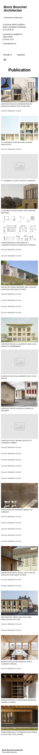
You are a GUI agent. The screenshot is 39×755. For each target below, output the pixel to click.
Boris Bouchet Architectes (15, 8)
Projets (7, 55)
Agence (21, 55)
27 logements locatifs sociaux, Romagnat (18, 181)
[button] (5, 59)
